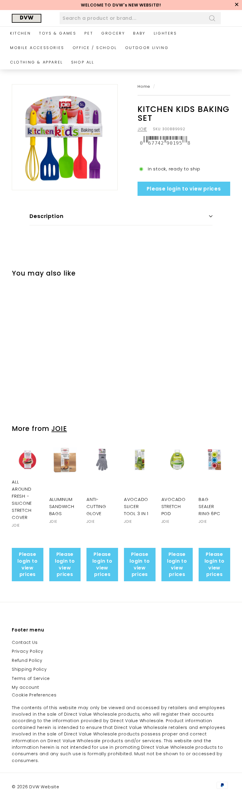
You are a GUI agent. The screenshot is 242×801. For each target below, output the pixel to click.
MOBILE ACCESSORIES (37, 48)
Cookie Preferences (34, 695)
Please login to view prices (184, 188)
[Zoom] (64, 137)
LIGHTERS (165, 33)
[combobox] (140, 18)
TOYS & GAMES (57, 33)
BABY (139, 33)
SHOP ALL (82, 62)
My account (25, 687)
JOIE (142, 129)
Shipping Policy (29, 669)
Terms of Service (31, 678)
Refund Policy (27, 660)
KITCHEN (20, 33)
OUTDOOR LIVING (147, 48)
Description (47, 216)
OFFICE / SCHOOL (95, 48)
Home (144, 86)
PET (88, 33)
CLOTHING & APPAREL (36, 62)
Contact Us (25, 642)
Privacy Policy (27, 651)
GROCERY (113, 33)
